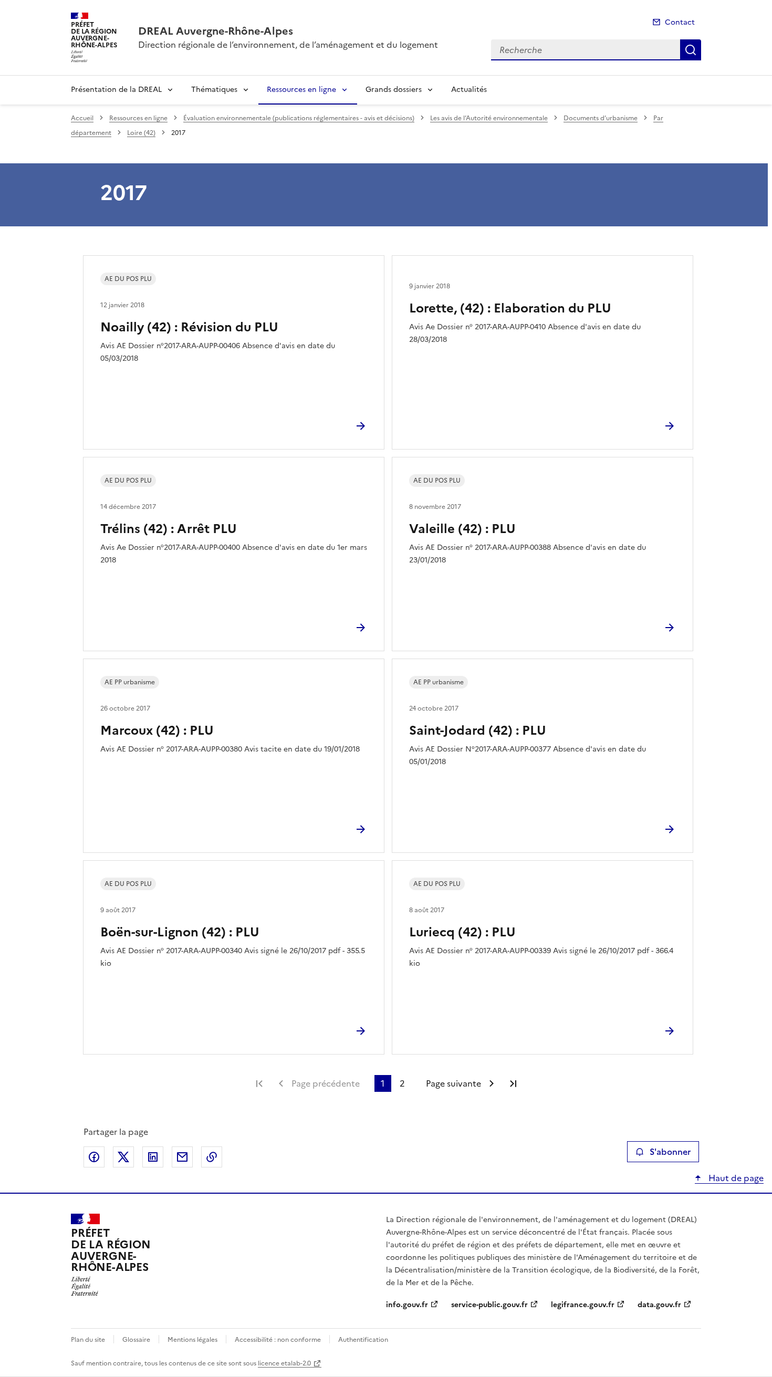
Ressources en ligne (301, 89)
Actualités (469, 89)
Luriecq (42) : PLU (462, 932)
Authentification (363, 1339)
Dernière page (513, 1083)
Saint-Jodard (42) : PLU (477, 730)
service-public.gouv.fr (489, 1304)
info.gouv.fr (407, 1304)
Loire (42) (141, 133)
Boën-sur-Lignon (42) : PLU (179, 932)
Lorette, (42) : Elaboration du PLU (510, 308)
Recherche (690, 49)
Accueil (82, 118)
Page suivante (453, 1083)
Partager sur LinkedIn (152, 1156)
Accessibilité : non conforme (278, 1339)
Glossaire (136, 1339)
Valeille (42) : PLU (462, 528)
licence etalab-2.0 (284, 1363)
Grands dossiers (394, 89)
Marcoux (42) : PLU (157, 730)
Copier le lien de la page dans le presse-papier (211, 1156)
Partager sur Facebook (94, 1156)
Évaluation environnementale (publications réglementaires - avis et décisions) (298, 118)
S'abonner (670, 1151)
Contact (680, 22)
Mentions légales (192, 1339)
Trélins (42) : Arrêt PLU (168, 528)
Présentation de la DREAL (116, 89)
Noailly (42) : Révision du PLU (189, 327)
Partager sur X (123, 1156)
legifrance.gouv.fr (582, 1304)
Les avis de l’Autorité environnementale (489, 118)
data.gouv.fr (659, 1304)
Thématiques (214, 89)
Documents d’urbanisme (601, 118)
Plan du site (88, 1339)
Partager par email (182, 1156)
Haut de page (735, 1178)
